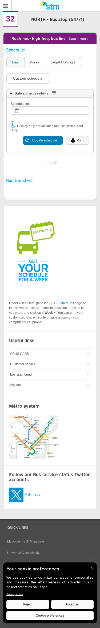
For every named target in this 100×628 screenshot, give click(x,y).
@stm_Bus (32, 494)
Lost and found (21, 374)
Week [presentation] (34, 62)
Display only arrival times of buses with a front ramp (47, 128)
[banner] (50, 5)
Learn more (79, 38)
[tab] (15, 62)
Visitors (15, 385)
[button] (27, 78)
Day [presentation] (15, 62)
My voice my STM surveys (26, 541)
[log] (50, 110)
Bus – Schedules (61, 303)
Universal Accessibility (23, 553)
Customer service (22, 364)
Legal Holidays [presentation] (63, 62)
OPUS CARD (19, 354)
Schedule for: (20, 104)
